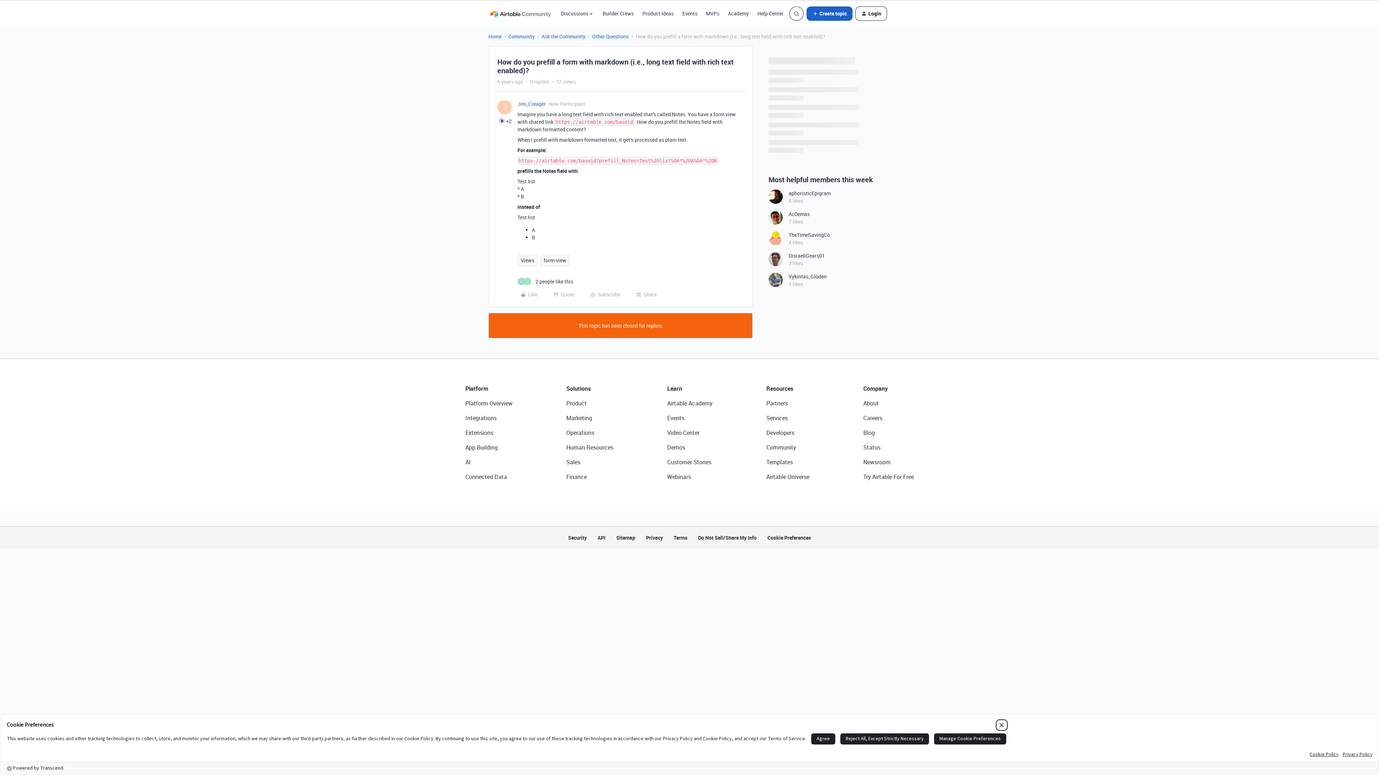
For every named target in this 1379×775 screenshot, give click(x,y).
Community (522, 36)
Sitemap (625, 537)
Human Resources (589, 447)
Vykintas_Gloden (808, 276)
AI (468, 462)
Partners (777, 403)
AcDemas (799, 214)
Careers (872, 418)
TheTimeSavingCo (809, 234)
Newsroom (877, 462)
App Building (481, 447)
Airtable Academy (689, 403)
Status (872, 447)
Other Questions (610, 36)
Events (689, 13)
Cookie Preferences (789, 537)
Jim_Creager (531, 103)
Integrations (481, 418)
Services (777, 418)
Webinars (679, 477)
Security (577, 537)
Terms (680, 537)
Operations (580, 433)
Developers (780, 433)
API (601, 537)
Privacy (654, 537)
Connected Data (486, 477)
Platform (476, 389)
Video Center (683, 433)
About (871, 403)
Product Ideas (658, 13)
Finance (576, 477)
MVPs (712, 13)
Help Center (770, 13)
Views (527, 260)
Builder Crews (618, 13)
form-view (555, 260)
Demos (676, 447)
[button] (830, 13)
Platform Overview (488, 403)
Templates (779, 462)
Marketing (579, 418)
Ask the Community (563, 36)
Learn (674, 389)
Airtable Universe (787, 477)
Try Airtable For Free (888, 477)
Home (495, 36)
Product (576, 403)
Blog (869, 433)
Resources (779, 389)
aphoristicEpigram (810, 193)
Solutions (578, 389)
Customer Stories (689, 462)
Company (875, 389)
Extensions (479, 433)
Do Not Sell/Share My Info (727, 537)
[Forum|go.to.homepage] (520, 13)
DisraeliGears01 (807, 255)
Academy (738, 13)
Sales (573, 462)
